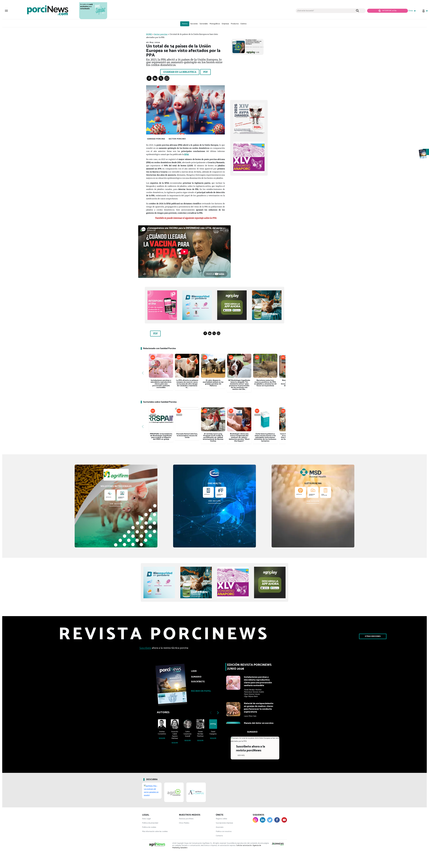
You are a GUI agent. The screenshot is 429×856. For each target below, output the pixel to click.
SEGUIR (162, 738)
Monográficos (215, 23)
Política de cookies (149, 827)
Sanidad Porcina (156, 138)
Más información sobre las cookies (155, 831)
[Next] (283, 373)
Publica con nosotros (224, 831)
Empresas (225, 23)
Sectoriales (204, 23)
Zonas (410, 10)
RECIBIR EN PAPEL (201, 691)
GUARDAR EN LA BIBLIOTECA (179, 72)
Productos (235, 23)
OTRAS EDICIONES (373, 636)
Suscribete (145, 648)
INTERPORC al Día (389, 10)
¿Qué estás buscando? (305, 10)
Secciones (194, 23)
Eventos (244, 23)
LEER (194, 671)
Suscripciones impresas (224, 822)
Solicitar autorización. (244, 845)
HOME (149, 34)
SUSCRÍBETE (198, 682)
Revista (184, 23)
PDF (205, 72)
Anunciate (219, 827)
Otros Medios (184, 822)
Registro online (221, 818)
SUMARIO (196, 677)
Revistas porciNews (186, 818)
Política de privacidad (150, 822)
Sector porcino (160, 34)
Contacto (219, 835)
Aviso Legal (146, 818)
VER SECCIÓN (116, 504)
